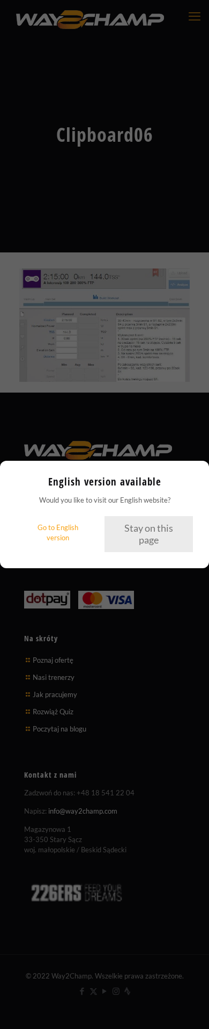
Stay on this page (148, 534)
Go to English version (58, 532)
